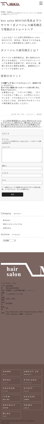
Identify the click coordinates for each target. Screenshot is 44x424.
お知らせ (6, 228)
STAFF (28, 389)
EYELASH (30, 381)
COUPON (9, 389)
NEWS (28, 406)
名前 (4, 166)
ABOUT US (31, 373)
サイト (4, 180)
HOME (3, 11)
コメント (6, 147)
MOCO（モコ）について (11, 224)
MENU (7, 381)
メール (5, 173)
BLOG (9, 11)
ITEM (6, 398)
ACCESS (29, 398)
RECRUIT (9, 406)
